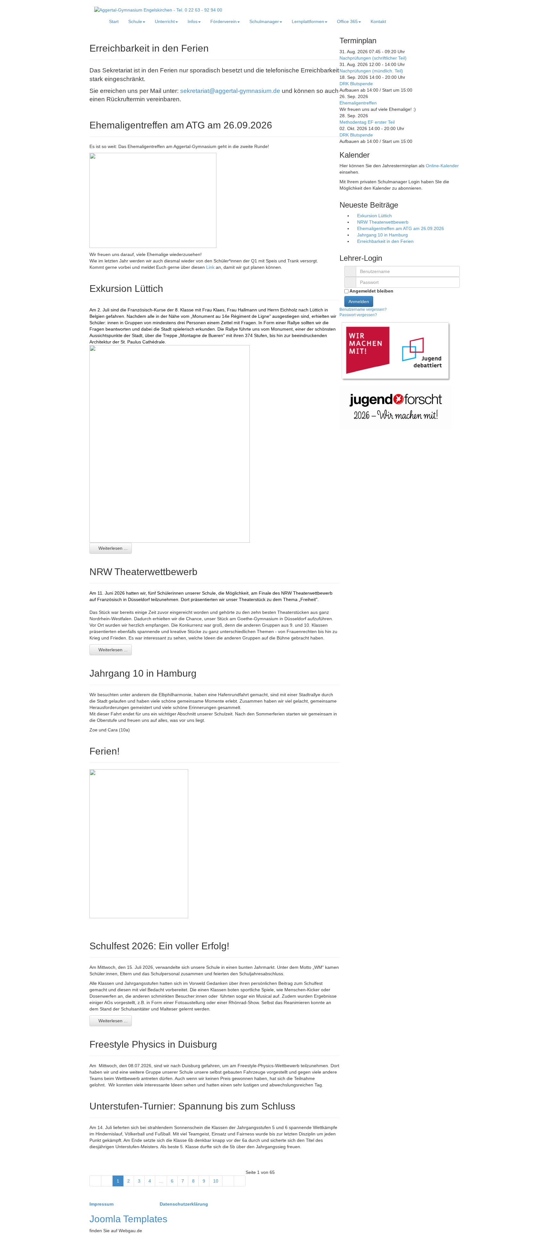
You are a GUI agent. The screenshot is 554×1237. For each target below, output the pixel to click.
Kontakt (378, 21)
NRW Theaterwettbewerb (382, 222)
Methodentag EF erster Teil (367, 122)
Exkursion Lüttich (374, 215)
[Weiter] (228, 1180)
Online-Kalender (442, 165)
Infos (192, 21)
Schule (135, 21)
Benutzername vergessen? (363, 309)
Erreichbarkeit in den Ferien (385, 241)
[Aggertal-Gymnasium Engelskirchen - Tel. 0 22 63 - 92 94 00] (158, 9)
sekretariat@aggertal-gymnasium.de (230, 90)
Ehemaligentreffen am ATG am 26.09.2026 (400, 228)
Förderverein (223, 21)
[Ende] (240, 1180)
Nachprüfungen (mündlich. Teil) (371, 70)
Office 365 (347, 21)
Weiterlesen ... (112, 548)
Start (114, 21)
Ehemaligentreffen (358, 102)
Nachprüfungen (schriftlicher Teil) (373, 58)
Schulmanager (264, 21)
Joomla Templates (128, 1219)
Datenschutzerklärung (184, 1204)
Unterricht (165, 21)
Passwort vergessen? (358, 315)
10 (215, 1180)
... (161, 1180)
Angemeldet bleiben (370, 290)
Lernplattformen (308, 21)
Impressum (102, 1204)
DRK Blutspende (356, 83)
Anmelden (358, 301)
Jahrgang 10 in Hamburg (382, 234)
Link (211, 267)
